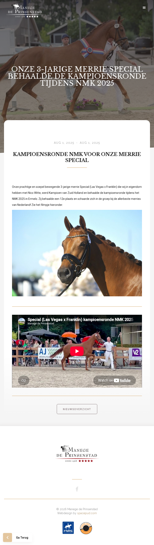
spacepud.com (87, 513)
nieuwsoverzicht (77, 409)
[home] (29, 7)
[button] (144, 7)
